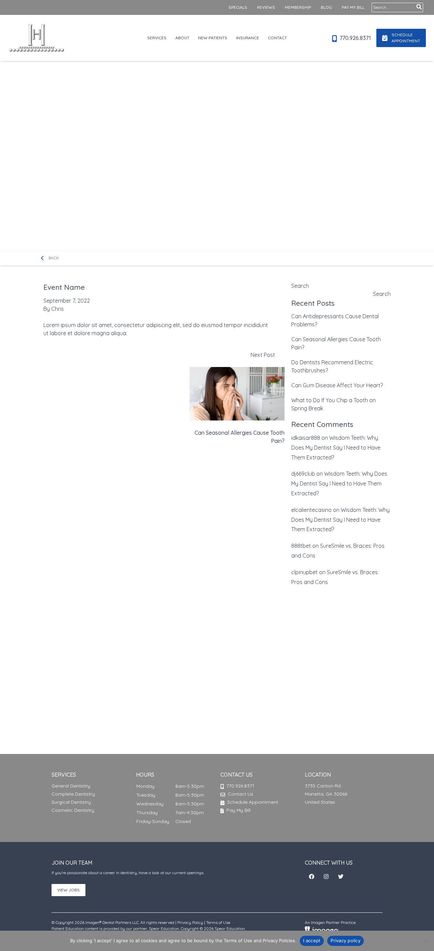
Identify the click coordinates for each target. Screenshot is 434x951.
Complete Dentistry (73, 794)
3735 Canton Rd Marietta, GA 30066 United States (326, 794)
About (182, 37)
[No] (425, 940)
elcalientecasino (311, 509)
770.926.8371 (354, 38)
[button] (311, 876)
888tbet (301, 545)
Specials (238, 7)
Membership (298, 7)
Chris (57, 308)
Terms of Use (218, 922)
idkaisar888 (305, 437)
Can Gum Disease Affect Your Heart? (337, 385)
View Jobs (68, 889)
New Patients (212, 37)
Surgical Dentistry (71, 802)
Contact (277, 37)
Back (52, 257)
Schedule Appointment (252, 802)
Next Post (239, 397)
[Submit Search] (419, 6)
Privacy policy (345, 940)
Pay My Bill (353, 7)
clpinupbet (304, 572)
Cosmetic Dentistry (73, 810)
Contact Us (240, 794)
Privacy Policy (190, 922)
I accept (311, 940)
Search (300, 285)
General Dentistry (71, 786)
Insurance (247, 37)
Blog (326, 7)
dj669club (303, 473)
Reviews (266, 7)
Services (156, 37)
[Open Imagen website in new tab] (322, 929)
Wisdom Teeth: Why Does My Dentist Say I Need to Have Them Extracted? (335, 447)
